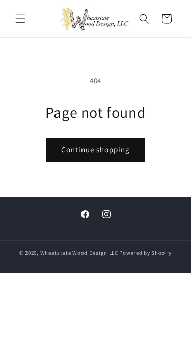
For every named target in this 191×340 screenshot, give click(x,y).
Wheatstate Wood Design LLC (79, 252)
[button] (20, 19)
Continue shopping (95, 149)
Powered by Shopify (145, 252)
